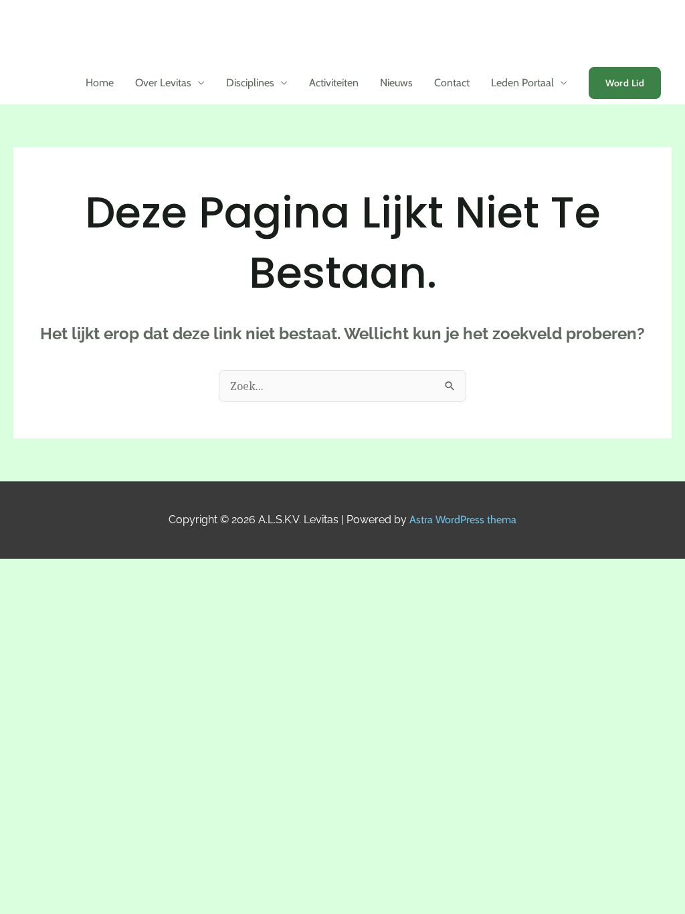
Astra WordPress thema (462, 519)
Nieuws (396, 82)
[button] (625, 83)
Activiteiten (334, 82)
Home (100, 82)
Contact (452, 82)
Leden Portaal (522, 82)
